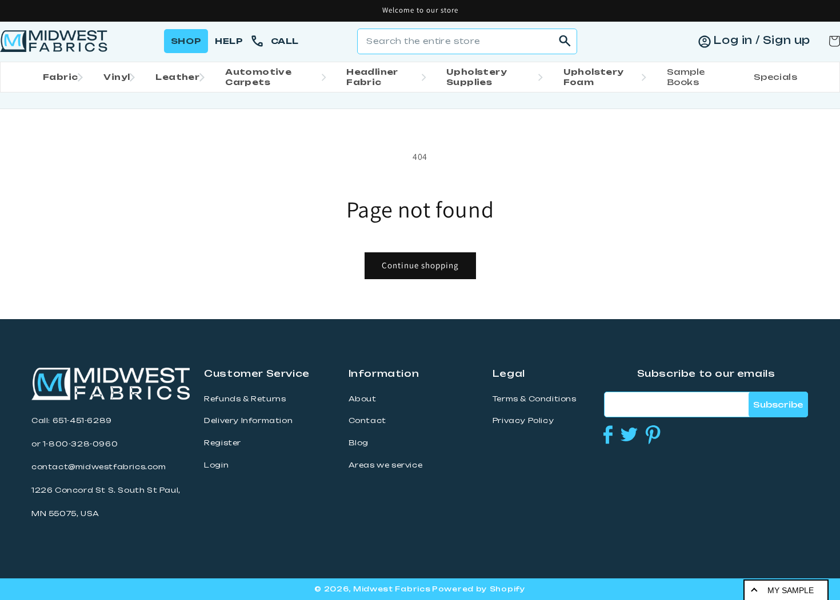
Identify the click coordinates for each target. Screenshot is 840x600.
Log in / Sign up (761, 40)
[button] (59, 77)
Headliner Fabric (372, 77)
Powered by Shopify (479, 589)
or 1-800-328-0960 (74, 444)
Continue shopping (420, 265)
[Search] (564, 41)
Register (222, 442)
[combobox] (467, 41)
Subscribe (778, 404)
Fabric (60, 77)
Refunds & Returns (245, 398)
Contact (367, 420)
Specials (775, 77)
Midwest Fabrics (392, 589)
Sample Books (686, 77)
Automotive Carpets (258, 77)
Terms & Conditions (535, 398)
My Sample (790, 590)
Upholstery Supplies (476, 77)
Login (216, 465)
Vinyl (116, 77)
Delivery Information (248, 420)
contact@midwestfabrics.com (98, 466)
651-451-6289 (82, 420)
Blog (359, 442)
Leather (177, 77)
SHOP (186, 41)
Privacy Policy (523, 420)
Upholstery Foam (593, 77)
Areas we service (386, 465)
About (363, 398)
